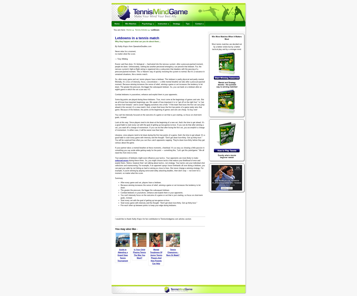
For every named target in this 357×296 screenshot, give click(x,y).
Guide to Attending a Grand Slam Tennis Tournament (123, 255)
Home (129, 30)
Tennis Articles (141, 30)
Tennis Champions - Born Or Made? (172, 252)
